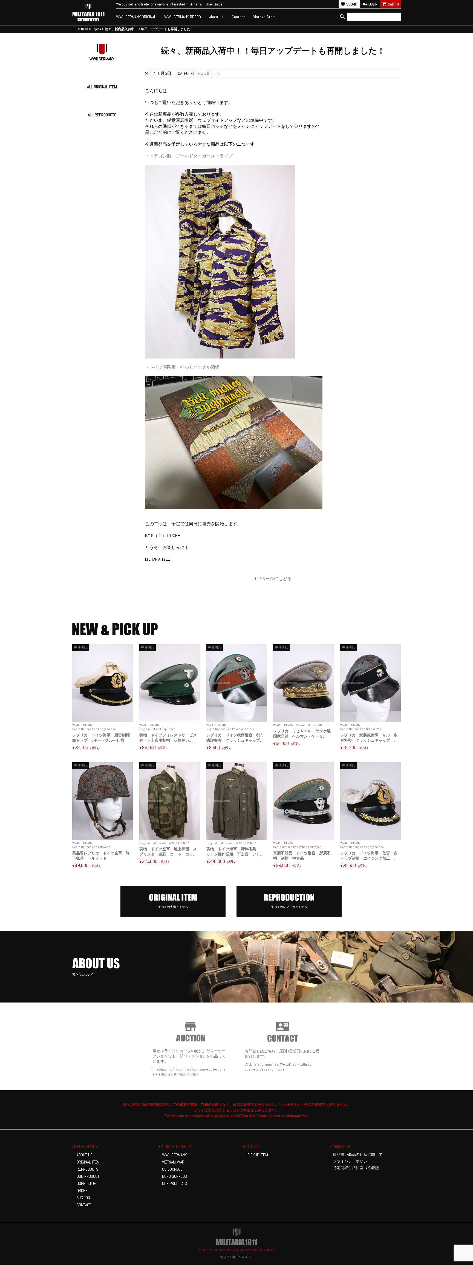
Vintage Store (264, 17)
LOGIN (370, 4)
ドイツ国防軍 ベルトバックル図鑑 (184, 367)
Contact (238, 17)
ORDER (82, 1190)
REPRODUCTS (87, 1169)
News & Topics (209, 73)
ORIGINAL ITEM (88, 1162)
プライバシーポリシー (352, 1161)
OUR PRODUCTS (174, 1183)
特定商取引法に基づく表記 (356, 1167)
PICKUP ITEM (257, 1155)
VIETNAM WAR (173, 1162)
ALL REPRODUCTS (102, 115)
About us (216, 17)
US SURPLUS (172, 1169)
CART (390, 4)
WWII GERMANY (174, 1155)
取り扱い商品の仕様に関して (358, 1154)
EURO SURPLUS (174, 1176)
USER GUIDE (86, 1183)
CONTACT (84, 1205)
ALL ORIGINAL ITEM (102, 87)
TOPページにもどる (273, 578)
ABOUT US (85, 1155)
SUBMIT (349, 4)
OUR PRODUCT (88, 1176)
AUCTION (83, 1198)
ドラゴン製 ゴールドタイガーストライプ (191, 156)
